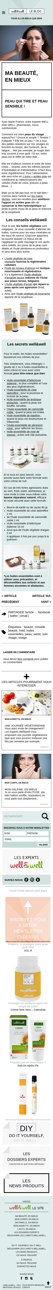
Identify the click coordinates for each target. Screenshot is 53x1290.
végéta (16, 284)
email (23, 615)
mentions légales (12, 1287)
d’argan (27, 284)
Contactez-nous (26, 1266)
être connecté (26, 659)
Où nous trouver (26, 1255)
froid (22, 630)
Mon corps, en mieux (16, 783)
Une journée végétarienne (25, 725)
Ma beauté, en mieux (26, 1216)
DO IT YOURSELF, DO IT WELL (27, 1245)
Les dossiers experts (26, 1232)
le (22, 284)
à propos (26, 1260)
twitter (14, 615)
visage (22, 637)
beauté (28, 627)
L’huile (8, 284)
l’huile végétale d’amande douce (23, 276)
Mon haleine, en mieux (21, 789)
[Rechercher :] (26, 816)
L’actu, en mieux (27, 1229)
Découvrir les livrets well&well (26, 1235)
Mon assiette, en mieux (18, 719)
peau (28, 634)
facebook (44, 612)
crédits (26, 1287)
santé (37, 634)
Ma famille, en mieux (26, 1222)
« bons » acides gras (35, 176)
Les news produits (26, 1252)
